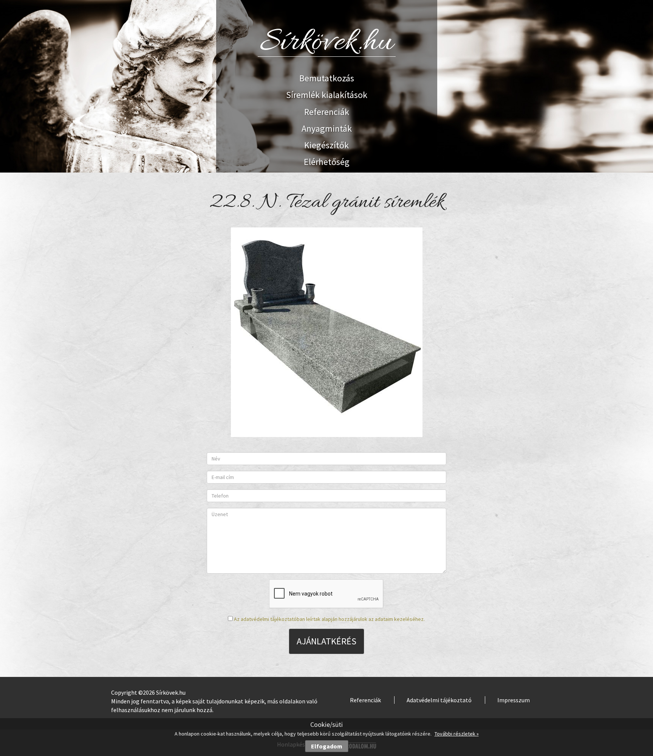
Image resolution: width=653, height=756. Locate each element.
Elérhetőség (327, 162)
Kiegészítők (326, 145)
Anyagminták (327, 128)
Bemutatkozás (326, 78)
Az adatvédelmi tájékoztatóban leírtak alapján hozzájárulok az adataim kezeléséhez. (329, 619)
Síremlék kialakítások (326, 95)
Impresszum (513, 700)
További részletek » (457, 733)
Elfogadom (326, 746)
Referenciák (326, 112)
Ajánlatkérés (326, 641)
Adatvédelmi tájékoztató (439, 700)
